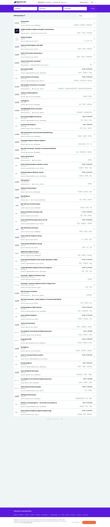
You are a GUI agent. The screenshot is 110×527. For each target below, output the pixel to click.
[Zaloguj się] (92, 2)
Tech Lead (85, 514)
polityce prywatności (27, 522)
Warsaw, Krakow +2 (26, 65)
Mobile (67, 514)
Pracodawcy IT (48, 2)
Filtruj (93, 8)
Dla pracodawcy (84, 2)
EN (95, 2)
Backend (16, 514)
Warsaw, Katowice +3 (26, 160)
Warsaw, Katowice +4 (26, 88)
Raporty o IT (64, 2)
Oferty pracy (41, 2)
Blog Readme (56, 2)
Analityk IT (21, 514)
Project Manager (54, 514)
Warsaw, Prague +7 (26, 33)
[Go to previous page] (45, 419)
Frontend (32, 514)
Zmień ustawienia (76, 522)
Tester (62, 514)
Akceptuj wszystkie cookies (89, 522)
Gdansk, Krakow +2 (25, 199)
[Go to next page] (64, 419)
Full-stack (37, 514)
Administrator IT (45, 514)
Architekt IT (73, 514)
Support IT (79, 514)
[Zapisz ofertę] (94, 23)
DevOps (27, 514)
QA (59, 514)
